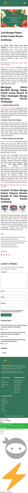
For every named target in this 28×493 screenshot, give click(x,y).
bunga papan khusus (16, 49)
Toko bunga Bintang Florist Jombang (17, 47)
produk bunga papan (15, 69)
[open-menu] (25, 3)
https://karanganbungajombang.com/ (14, 167)
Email (3, 297)
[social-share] (1, 255)
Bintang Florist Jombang (8, 67)
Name (3, 291)
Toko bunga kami (18, 76)
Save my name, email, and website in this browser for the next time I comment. (12, 311)
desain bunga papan (10, 143)
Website (3, 303)
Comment (4, 272)
